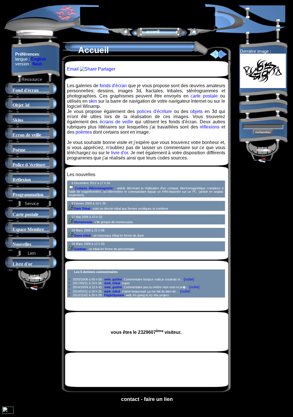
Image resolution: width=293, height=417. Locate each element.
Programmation (28, 194)
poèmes (84, 132)
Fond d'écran (26, 90)
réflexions (209, 126)
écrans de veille (116, 121)
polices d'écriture (154, 111)
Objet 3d (21, 105)
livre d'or (119, 152)
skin (93, 101)
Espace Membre (28, 229)
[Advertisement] (147, 15)
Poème (19, 149)
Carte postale (25, 214)
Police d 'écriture (29, 164)
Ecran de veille (27, 134)
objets (196, 111)
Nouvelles (22, 244)
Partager (106, 69)
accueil (152, 31)
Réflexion (22, 179)
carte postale (204, 95)
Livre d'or (22, 264)
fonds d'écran (113, 85)
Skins (18, 120)
